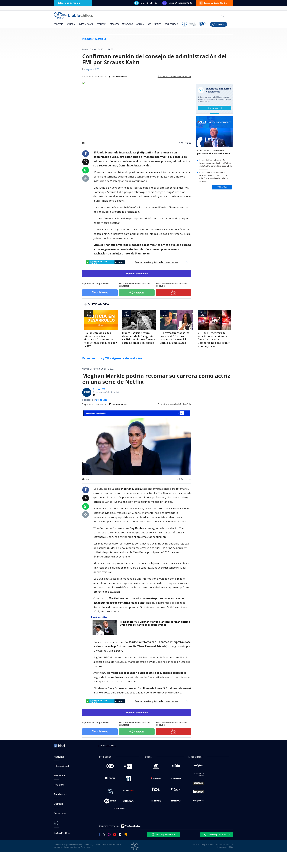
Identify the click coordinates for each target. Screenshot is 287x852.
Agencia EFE (99, 389)
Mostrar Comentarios (137, 273)
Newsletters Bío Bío (148, 3)
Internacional (86, 24)
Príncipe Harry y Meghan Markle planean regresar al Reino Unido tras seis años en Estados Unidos (155, 623)
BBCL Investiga (154, 24)
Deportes (114, 24)
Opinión (140, 24)
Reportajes (60, 813)
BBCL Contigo (171, 24)
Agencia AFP (92, 69)
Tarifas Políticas (62, 833)
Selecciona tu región (69, 2)
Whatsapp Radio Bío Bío (219, 834)
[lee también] (105, 627)
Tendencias (127, 24)
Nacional (71, 24)
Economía (101, 24)
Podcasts (58, 24)
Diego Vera (101, 399)
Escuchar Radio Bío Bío (215, 3)
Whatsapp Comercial (165, 834)
